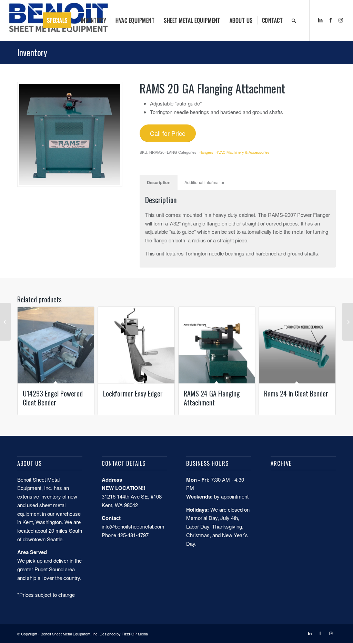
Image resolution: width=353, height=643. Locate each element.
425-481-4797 (133, 535)
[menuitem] (59, 20)
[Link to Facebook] (330, 20)
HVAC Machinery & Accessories (242, 152)
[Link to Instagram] (341, 20)
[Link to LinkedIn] (320, 20)
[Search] (294, 20)
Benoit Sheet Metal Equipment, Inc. (70, 633)
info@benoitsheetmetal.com (133, 526)
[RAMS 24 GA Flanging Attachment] (5, 322)
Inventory (32, 52)
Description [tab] (159, 182)
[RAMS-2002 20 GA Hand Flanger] (347, 322)
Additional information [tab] (204, 182)
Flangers (206, 152)
